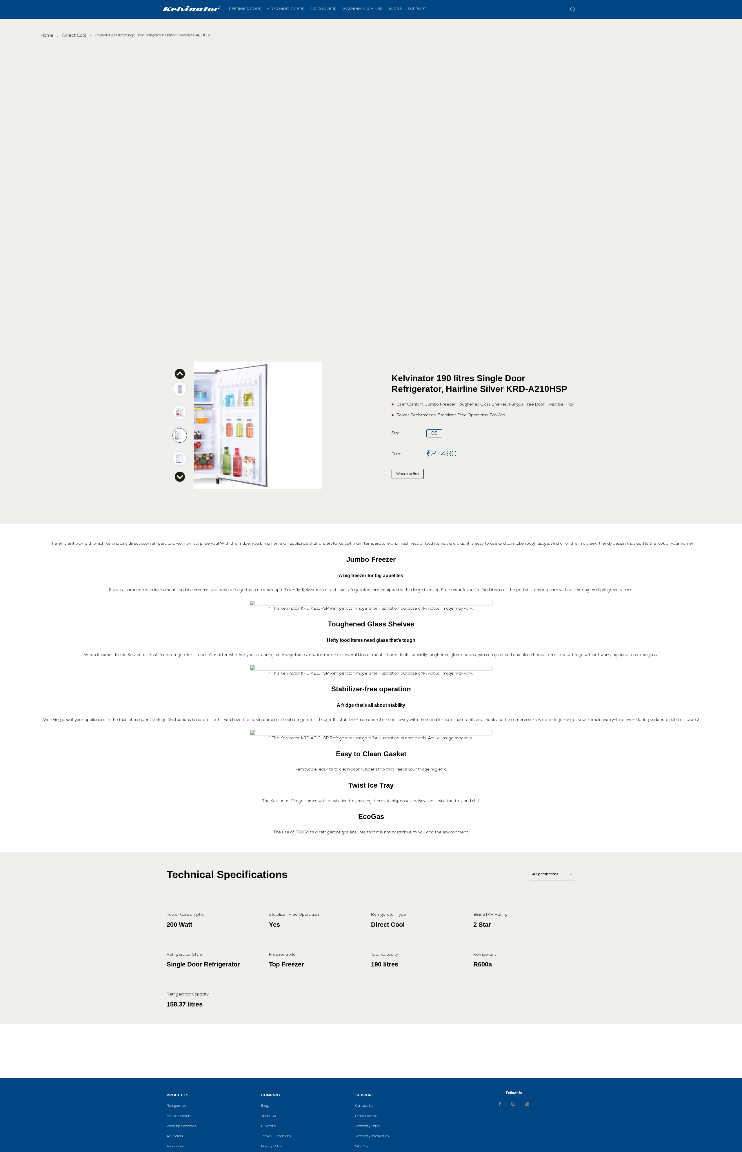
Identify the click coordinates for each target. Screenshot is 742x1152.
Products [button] (178, 1095)
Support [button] (364, 1095)
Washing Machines (181, 1126)
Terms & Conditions (276, 1136)
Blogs (265, 1106)
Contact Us (364, 1106)
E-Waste (268, 1126)
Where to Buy (407, 474)
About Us (268, 1116)
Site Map (362, 1146)
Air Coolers (175, 1136)
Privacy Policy (271, 1146)
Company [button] (271, 1095)
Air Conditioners (179, 1116)
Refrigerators (177, 1106)
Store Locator (366, 1116)
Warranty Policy (367, 1126)
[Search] (567, 9)
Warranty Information (372, 1136)
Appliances (175, 1146)
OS (434, 433)
